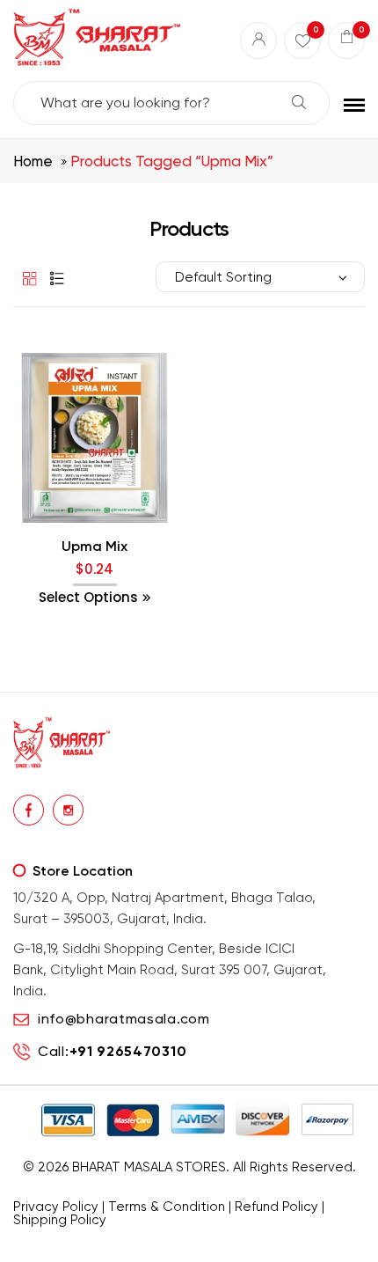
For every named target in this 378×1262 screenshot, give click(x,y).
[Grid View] (26, 277)
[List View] (53, 277)
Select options (88, 598)
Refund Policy (276, 1206)
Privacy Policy (55, 1206)
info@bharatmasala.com (124, 1018)
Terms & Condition (166, 1206)
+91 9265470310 (128, 1051)
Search (299, 102)
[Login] (258, 40)
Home (33, 161)
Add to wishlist (58, 545)
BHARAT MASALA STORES (149, 1167)
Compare (94, 545)
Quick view (130, 545)
